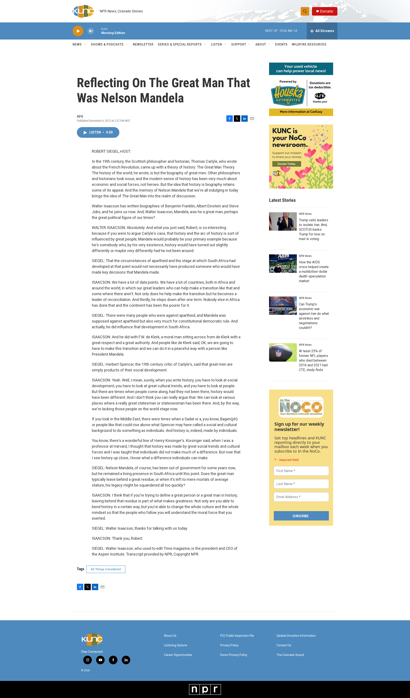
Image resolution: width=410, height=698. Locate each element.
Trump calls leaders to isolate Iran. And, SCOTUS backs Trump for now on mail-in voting (313, 229)
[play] (78, 31)
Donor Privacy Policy (233, 655)
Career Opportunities (178, 655)
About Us (170, 635)
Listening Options (175, 645)
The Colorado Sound (290, 655)
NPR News (305, 214)
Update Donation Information (296, 635)
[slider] (97, 31)
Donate (326, 11)
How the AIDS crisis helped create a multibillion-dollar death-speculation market (314, 271)
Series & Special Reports (180, 44)
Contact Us (284, 645)
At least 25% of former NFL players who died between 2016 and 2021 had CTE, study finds (313, 360)
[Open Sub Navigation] (85, 44)
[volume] (90, 31)
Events (281, 44)
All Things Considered (106, 569)
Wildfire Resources (309, 44)
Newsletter (143, 44)
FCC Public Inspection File (237, 635)
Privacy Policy (229, 645)
